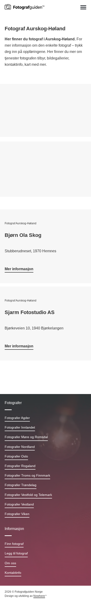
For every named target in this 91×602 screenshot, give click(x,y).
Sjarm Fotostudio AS (30, 312)
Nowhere (39, 596)
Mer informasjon (19, 269)
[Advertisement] (45, 111)
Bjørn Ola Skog (23, 235)
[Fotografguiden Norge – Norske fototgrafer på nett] (24, 6)
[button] (83, 7)
